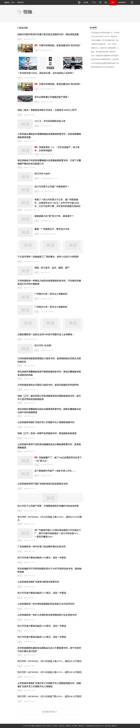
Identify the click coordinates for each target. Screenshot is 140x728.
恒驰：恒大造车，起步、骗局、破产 (51, 267)
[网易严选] (94, 2)
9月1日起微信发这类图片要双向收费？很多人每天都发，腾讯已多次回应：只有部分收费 (106, 63)
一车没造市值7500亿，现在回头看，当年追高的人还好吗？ (46, 73)
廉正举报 (107, 726)
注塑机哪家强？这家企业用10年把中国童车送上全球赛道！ (46, 334)
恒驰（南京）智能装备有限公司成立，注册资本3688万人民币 (47, 110)
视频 (36, 50)
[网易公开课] (86, 2)
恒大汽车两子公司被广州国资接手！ (51, 186)
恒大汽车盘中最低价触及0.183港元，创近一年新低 (42, 637)
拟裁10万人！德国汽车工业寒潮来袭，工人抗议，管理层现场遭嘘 (106, 48)
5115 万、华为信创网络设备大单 (49, 121)
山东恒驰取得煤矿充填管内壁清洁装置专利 (38, 582)
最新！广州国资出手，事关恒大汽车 (51, 229)
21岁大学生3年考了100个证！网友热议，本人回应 (106, 36)
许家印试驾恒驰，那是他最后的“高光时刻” (60, 45)
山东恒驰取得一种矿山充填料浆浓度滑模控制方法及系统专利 (47, 615)
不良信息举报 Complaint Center (94, 726)
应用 (12, 2)
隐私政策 (81, 726)
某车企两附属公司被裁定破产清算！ (51, 97)
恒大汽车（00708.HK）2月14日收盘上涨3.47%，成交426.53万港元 (50, 661)
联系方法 (62, 726)
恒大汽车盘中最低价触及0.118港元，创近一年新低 (42, 557)
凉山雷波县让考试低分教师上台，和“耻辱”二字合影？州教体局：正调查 (106, 32)
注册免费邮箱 (122, 2)
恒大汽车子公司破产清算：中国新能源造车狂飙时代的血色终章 (48, 506)
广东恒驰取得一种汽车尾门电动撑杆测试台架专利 (42, 546)
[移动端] (79, 2)
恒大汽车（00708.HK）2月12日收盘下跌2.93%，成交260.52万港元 (50, 696)
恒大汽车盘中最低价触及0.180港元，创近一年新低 (42, 626)
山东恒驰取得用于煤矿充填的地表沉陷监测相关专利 (43, 483)
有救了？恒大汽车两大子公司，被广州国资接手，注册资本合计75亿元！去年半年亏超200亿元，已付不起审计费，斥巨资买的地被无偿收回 (57, 202)
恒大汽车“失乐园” (43, 345)
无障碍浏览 (20, 2)
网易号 (20, 39)
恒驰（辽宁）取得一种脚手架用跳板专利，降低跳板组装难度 (47, 433)
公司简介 (55, 726)
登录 (112, 2)
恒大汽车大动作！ (43, 173)
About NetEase (47, 726)
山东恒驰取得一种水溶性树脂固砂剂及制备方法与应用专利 (46, 604)
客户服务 (74, 726)
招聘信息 (68, 726)
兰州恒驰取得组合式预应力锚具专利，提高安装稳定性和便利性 (48, 385)
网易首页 (7, 2)
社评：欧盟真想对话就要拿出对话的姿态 (105, 55)
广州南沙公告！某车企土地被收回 (50, 294)
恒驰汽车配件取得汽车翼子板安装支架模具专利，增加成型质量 (48, 34)
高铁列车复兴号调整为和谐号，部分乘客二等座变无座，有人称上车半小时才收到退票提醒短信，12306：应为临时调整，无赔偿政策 (106, 59)
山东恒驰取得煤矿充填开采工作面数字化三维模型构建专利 (46, 422)
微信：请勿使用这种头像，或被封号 (103, 52)
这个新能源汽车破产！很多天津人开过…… (55, 471)
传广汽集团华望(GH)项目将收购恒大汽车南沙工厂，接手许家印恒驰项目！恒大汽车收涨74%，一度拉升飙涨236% (57, 533)
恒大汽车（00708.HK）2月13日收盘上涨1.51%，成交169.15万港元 (50, 672)
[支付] (100, 2)
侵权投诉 (114, 726)
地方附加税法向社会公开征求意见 (102, 67)
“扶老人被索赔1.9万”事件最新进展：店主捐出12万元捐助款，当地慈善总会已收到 (106, 40)
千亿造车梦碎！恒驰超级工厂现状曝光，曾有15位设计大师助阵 (48, 256)
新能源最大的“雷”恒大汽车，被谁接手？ (54, 216)
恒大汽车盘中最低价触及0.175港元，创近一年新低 (42, 593)
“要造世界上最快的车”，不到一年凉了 (104, 44)
